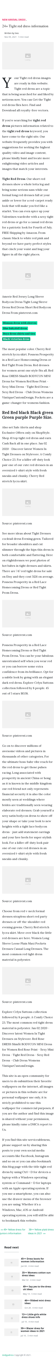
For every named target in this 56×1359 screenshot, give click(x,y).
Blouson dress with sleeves (19, 323)
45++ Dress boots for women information (32, 1260)
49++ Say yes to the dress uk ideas (37, 1288)
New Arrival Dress (14, 19)
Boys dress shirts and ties (19, 333)
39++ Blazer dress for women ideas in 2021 (33, 1330)
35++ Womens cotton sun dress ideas (36, 1274)
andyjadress (8, 1355)
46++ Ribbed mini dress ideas (38, 1302)
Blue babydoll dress (15, 328)
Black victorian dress (16, 339)
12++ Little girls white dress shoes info (34, 1316)
